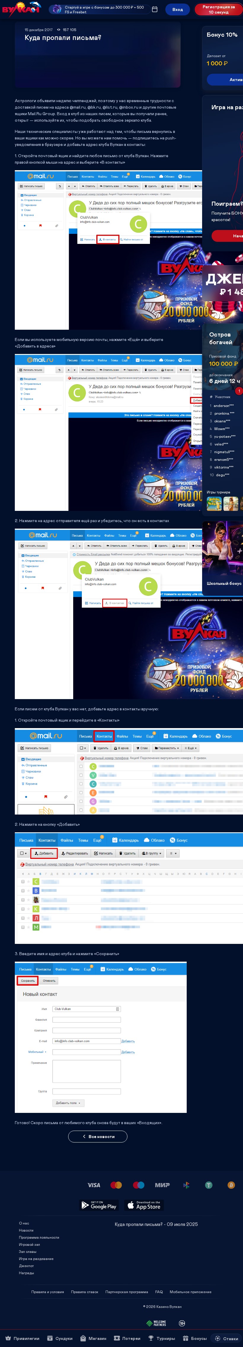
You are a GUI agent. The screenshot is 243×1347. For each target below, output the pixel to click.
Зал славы (27, 1251)
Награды (26, 1272)
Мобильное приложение (191, 1291)
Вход (177, 9)
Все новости (102, 1136)
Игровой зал (29, 1244)
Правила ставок (84, 1291)
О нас (24, 1223)
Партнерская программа (126, 1291)
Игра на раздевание (36, 1258)
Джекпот (26, 1265)
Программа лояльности (39, 1237)
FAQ (159, 1291)
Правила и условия (47, 1291)
